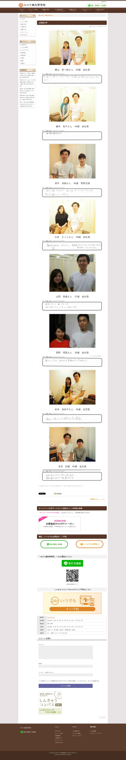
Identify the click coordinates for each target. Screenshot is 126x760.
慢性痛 (22, 63)
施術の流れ (46, 10)
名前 (40, 663)
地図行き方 (73, 10)
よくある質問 (24, 47)
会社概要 (94, 731)
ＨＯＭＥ (23, 18)
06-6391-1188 (51, 617)
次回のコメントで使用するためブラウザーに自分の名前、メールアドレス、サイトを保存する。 (70, 681)
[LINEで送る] (58, 493)
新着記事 (23, 55)
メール (41, 672)
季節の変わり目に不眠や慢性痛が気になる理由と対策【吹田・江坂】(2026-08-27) (27, 97)
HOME (42, 15)
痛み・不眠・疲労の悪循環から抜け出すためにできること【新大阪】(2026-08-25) (27, 104)
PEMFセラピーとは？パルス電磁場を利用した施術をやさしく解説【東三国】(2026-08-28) (27, 83)
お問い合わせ (101, 10)
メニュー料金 (34, 10)
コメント (41, 644)
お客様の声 (61, 10)
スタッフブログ (25, 50)
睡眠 (22, 60)
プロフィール (87, 10)
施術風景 (58, 735)
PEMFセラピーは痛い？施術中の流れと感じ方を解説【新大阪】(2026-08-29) (27, 75)
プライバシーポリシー (97, 733)
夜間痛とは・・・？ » (97, 499)
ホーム (23, 10)
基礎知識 (23, 52)
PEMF (22, 58)
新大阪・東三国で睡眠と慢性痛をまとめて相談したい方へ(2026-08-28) (27, 90)
